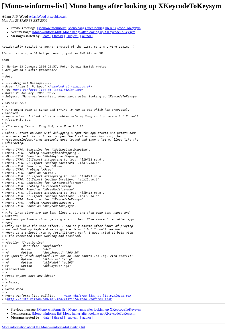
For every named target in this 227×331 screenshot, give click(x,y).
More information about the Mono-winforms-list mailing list (43, 327)
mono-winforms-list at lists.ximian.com (48, 89)
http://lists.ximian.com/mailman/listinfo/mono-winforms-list (59, 299)
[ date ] (46, 36)
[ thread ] (58, 36)
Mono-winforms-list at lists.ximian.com (97, 295)
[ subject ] (72, 36)
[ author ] (86, 36)
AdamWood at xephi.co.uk (48, 16)
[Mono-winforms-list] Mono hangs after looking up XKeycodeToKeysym (89, 28)
